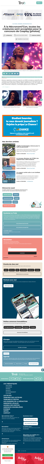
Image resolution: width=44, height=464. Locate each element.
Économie (9, 387)
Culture (14, 23)
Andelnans (34, 35)
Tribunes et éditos (11, 399)
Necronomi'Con (27, 23)
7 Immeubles (18, 327)
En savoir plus (26, 428)
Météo (6, 411)
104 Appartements (8, 327)
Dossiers (20, 23)
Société (5, 181)
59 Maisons (26, 327)
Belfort (38, 35)
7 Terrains (32, 327)
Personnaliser (8, 460)
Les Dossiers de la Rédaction (15, 401)
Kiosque (6, 409)
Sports (8, 388)
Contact (6, 413)
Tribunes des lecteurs (12, 397)
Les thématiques (10, 383)
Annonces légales (11, 403)
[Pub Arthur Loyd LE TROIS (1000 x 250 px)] (22, 458)
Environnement (11, 392)
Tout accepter (7, 455)
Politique (9, 385)
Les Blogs (7, 395)
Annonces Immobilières (13, 407)
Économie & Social (7, 168)
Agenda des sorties (11, 405)
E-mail (9, 247)
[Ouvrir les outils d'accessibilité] (42, 370)
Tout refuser (7, 458)
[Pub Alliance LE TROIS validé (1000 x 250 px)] (22, 19)
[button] (4, 73)
